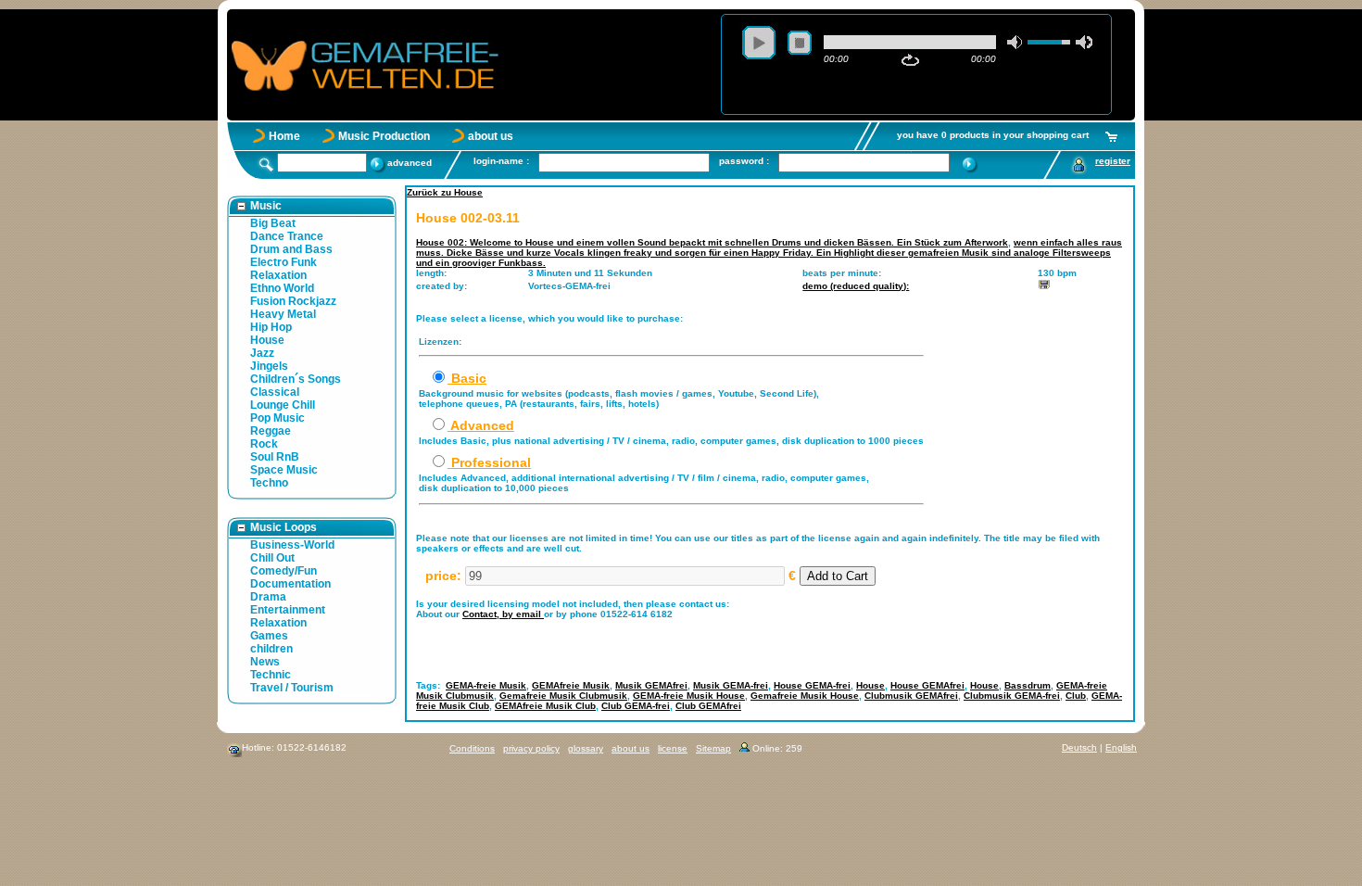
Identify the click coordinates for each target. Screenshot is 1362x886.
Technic (270, 674)
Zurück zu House (445, 192)
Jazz (262, 353)
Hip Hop (271, 327)
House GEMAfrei (927, 685)
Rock (264, 443)
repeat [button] (910, 60)
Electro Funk (283, 262)
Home (284, 136)
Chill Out (272, 557)
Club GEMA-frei (635, 706)
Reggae (270, 430)
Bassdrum (1027, 685)
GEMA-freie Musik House (689, 695)
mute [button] (1015, 42)
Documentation (290, 583)
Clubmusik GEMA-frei (1012, 695)
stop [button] (800, 43)
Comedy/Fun (283, 570)
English (1121, 747)
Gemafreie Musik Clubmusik (563, 695)
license (672, 748)
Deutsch (1079, 747)
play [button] (758, 42)
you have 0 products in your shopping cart (993, 135)
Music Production (384, 136)
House (267, 340)
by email (523, 614)
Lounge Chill (282, 405)
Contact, (482, 614)
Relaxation (278, 275)
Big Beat (273, 223)
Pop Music (277, 417)
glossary (585, 748)
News (265, 661)
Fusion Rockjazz (293, 301)
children (271, 648)
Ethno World (282, 288)
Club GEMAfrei (708, 706)
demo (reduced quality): (855, 286)
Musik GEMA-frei (730, 685)
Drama (268, 596)
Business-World (292, 544)
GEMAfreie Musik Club (545, 706)
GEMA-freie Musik (486, 685)
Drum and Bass (291, 249)
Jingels (269, 366)
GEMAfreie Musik (571, 685)
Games (269, 635)
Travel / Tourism (292, 687)
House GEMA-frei (812, 685)
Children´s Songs (295, 379)
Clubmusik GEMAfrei (911, 695)
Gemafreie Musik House (804, 695)
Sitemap (713, 748)
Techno (269, 482)
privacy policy (531, 748)
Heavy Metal (283, 314)
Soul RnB (274, 456)
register (1112, 161)
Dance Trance (286, 236)
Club (1076, 695)
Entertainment (287, 609)
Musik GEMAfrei (651, 685)
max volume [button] (1084, 42)
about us (490, 136)
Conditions (472, 748)
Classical (274, 392)
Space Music (284, 469)
